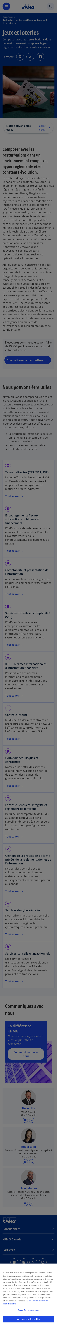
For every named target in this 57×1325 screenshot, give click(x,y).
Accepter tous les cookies (28, 1319)
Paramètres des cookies (28, 1310)
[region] (28, 1294)
